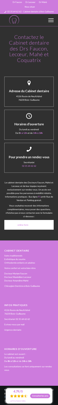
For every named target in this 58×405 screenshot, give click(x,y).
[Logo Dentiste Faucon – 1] (24, 20)
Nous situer (30, 7)
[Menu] (49, 20)
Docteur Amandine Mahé (16, 280)
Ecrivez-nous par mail (14, 324)
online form (22, 225)
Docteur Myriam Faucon (15, 273)
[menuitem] (17, 2)
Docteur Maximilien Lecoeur (17, 277)
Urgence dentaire (12, 329)
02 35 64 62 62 (29, 166)
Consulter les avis (40, 396)
